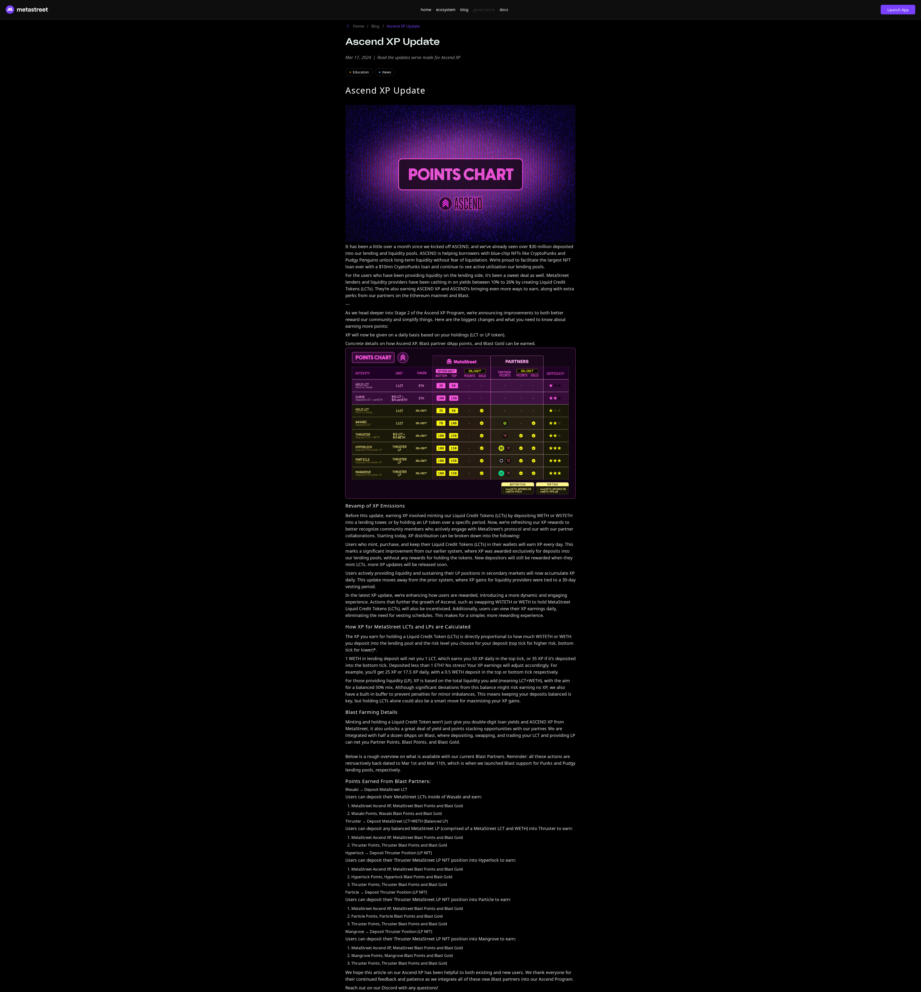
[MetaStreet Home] (27, 9)
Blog (375, 26)
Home (358, 26)
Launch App (898, 9)
